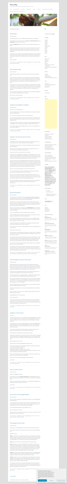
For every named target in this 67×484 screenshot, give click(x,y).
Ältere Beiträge (13, 476)
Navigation (17, 98)
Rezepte (46, 48)
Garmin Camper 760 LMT (16, 369)
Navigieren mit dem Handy (16, 313)
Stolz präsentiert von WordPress (24, 479)
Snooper (26, 253)
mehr (35, 439)
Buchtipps (22, 9)
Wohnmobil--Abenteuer (48, 158)
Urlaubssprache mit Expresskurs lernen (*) (51, 77)
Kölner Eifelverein (47, 92)
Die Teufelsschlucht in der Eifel (49, 148)
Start (11, 9)
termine (46, 51)
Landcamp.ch (47, 135)
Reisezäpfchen (47, 75)
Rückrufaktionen (47, 176)
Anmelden (46, 207)
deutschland (48, 168)
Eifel (53, 168)
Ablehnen (51, 480)
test (12, 63)
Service (34, 9)
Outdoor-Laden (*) (47, 85)
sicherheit (31, 185)
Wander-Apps (13, 34)
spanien (54, 177)
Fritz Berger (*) (47, 83)
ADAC (11, 98)
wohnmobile (52, 183)
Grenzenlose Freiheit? (48, 137)
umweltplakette (52, 179)
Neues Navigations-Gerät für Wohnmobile (20, 259)
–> (23, 413)
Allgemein (29, 97)
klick (26, 237)
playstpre (11, 89)
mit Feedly (48, 190)
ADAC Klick (19, 88)
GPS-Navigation (16, 374)
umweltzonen (47, 180)
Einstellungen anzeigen (61, 480)
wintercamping (47, 183)
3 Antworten (12, 315)
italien (54, 169)
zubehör (28, 129)
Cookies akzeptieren (42, 480)
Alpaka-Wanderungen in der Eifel (49, 149)
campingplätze (51, 166)
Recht (46, 174)
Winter (54, 182)
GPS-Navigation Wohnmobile (17, 423)
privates (28, 185)
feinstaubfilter (46, 168)
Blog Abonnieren (16, 9)
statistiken (47, 178)
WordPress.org (47, 211)
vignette (54, 181)
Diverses (46, 42)
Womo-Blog (13, 5)
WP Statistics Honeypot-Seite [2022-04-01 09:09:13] (17, 11)
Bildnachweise (47, 65)
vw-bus (46, 182)
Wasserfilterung (50, 155)
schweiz (18, 416)
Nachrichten (48, 172)
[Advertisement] (51, 114)
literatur (51, 171)
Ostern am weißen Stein (48, 146)
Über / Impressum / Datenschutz (42, 482)
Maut (45, 171)
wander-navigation (16, 63)
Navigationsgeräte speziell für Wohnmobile (32, 197)
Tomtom (29, 253)
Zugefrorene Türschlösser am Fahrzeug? (50, 144)
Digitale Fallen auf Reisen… (48, 138)
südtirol (55, 178)
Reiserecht (14, 416)
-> (38, 40)
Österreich (47, 185)
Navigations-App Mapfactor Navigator (19, 105)
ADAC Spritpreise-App (15, 69)
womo (25, 97)
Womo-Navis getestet (15, 192)
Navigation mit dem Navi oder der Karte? (20, 137)
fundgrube (46, 43)
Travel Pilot (32, 253)
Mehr (26, 460)
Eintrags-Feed (47, 208)
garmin (38, 305)
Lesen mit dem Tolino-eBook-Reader (50, 84)
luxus (55, 170)
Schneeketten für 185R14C (48, 145)
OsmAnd (19, 130)
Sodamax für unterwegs (48, 136)
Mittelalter (50, 171)
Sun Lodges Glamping (48, 76)
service (46, 49)
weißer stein (51, 182)
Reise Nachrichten (28, 415)
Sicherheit (39, 9)
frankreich (50, 168)
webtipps (48, 182)
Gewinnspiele (29, 9)
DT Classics (46, 74)
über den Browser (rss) (50, 191)
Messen (48, 171)
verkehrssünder (16, 363)
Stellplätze (51, 178)
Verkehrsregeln (52, 180)
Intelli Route (19, 253)
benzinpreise (14, 98)
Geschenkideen (13, 253)
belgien (46, 166)
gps (16, 253)
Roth (52, 175)
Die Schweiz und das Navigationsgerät (19, 394)
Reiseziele (46, 47)
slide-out (51, 177)
